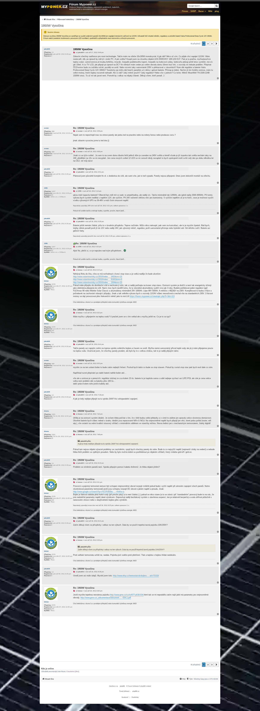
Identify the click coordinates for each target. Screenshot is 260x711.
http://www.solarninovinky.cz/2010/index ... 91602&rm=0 (97, 279)
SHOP (193, 11)
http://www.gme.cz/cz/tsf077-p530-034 (126, 595)
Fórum (185, 11)
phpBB (122, 686)
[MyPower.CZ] (54, 7)
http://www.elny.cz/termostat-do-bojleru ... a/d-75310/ (136, 575)
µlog (217, 11)
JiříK (46, 188)
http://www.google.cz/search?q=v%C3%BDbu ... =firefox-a (98, 492)
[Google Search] (216, 6)
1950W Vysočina (52, 25)
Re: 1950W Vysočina (83, 128)
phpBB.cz (135, 691)
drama (46, 411)
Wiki (210, 11)
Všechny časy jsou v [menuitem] (206, 679)
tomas (46, 281)
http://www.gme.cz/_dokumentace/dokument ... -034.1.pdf (105, 597)
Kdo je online (47, 669)
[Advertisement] (130, 103)
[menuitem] (65, 19)
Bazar (201, 11)
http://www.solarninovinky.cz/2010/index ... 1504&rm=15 (97, 282)
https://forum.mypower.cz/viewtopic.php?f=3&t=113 (152, 296)
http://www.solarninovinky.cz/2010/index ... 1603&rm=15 (97, 276)
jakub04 (47, 49)
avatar (46, 128)
